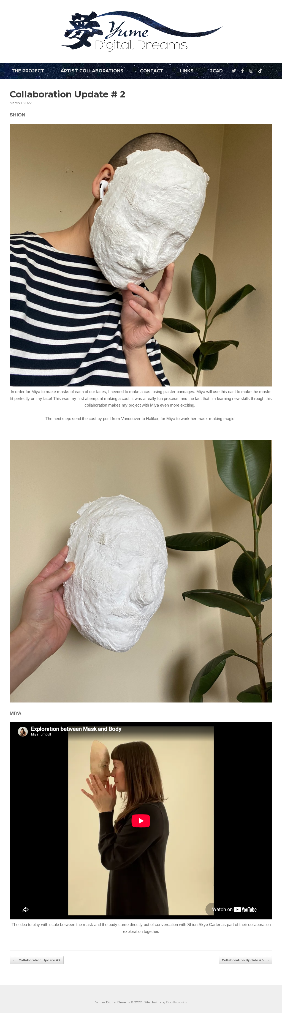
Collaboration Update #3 (245, 960)
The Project (28, 70)
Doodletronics (176, 1002)
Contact (151, 70)
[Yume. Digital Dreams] (141, 31)
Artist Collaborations (92, 70)
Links (187, 70)
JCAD (216, 70)
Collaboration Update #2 (37, 960)
